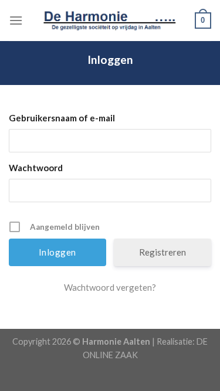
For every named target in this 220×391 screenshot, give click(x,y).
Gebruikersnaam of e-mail (62, 118)
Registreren (162, 252)
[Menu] (16, 20)
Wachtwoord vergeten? (110, 287)
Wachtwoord (36, 167)
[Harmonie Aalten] (110, 20)
